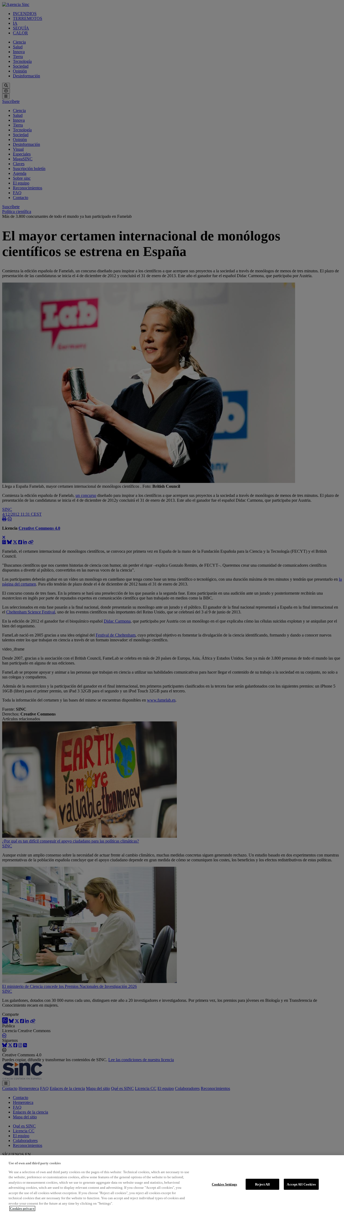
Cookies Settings (224, 1184)
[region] (172, 1184)
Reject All (262, 1184)
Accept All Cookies (301, 1184)
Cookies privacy (22, 1208)
